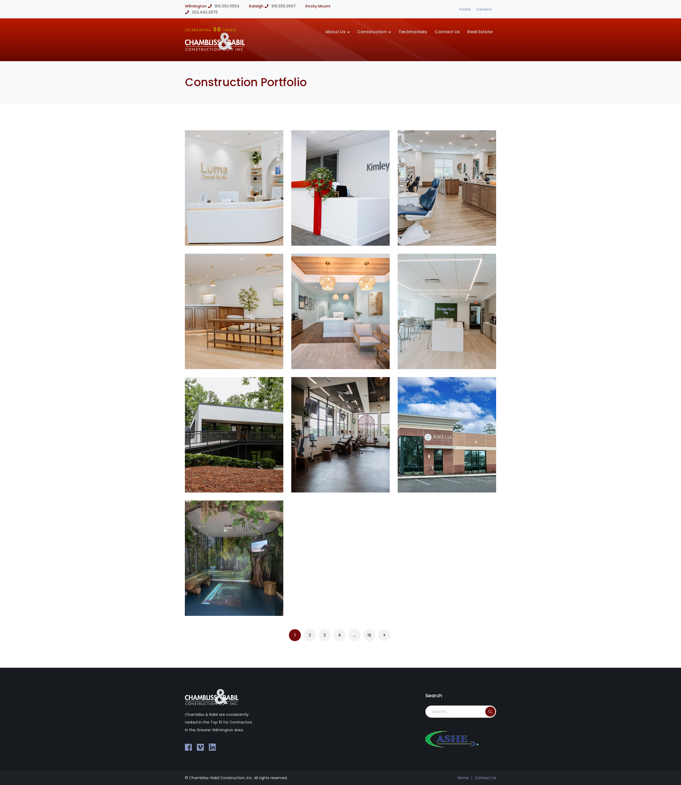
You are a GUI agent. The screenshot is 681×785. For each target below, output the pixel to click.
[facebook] (188, 747)
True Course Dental (341, 356)
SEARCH (490, 712)
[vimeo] (200, 747)
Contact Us (485, 777)
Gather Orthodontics (343, 480)
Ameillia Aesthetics (448, 480)
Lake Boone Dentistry (237, 356)
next (269, 143)
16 (369, 635)
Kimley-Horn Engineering (455, 356)
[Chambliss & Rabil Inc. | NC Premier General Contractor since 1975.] (215, 50)
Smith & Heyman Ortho (240, 480)
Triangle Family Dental (452, 233)
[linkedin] (212, 747)
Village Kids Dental (235, 603)
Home (465, 9)
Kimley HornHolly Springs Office (342, 229)
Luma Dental (227, 233)
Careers (484, 9)
